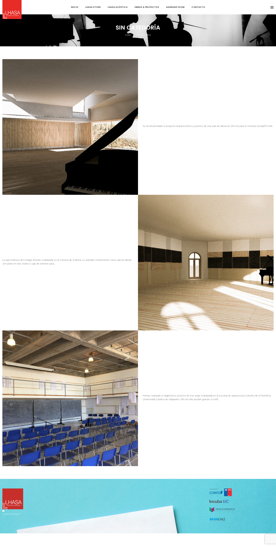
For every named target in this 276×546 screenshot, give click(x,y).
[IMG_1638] (70, 397)
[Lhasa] (12, 9)
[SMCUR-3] (70, 126)
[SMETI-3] (206, 262)
